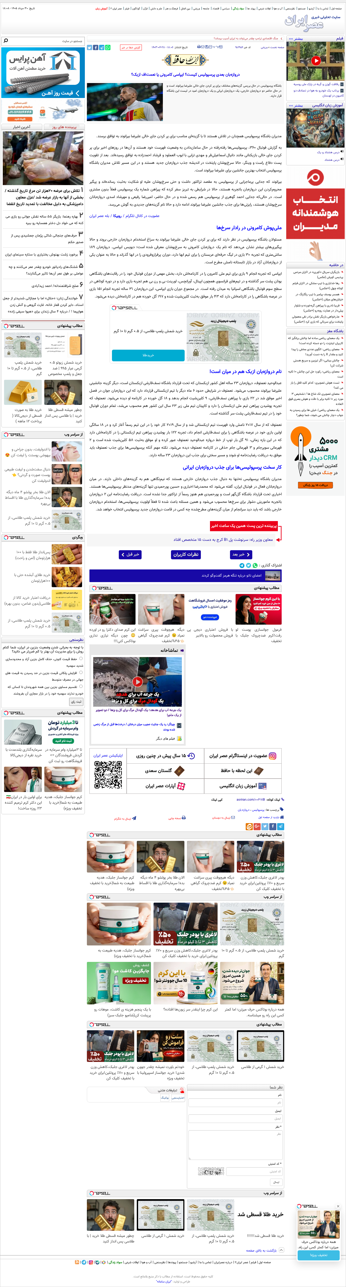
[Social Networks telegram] (242, 565)
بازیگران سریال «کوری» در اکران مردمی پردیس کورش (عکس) (318, 275)
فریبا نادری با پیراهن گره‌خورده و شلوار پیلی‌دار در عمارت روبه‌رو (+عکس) (318, 308)
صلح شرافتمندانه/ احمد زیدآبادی (55, 286)
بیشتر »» (296, 38)
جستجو (302, 9)
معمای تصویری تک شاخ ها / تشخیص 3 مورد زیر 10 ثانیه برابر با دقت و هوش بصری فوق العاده (315, 399)
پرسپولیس (258, 810)
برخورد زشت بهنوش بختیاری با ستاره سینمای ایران (41, 254)
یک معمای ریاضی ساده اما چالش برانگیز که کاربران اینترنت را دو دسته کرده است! (315, 341)
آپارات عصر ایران (161, 786)
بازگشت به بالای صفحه (262, 1250)
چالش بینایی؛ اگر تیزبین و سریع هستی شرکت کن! (318, 363)
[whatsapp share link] (107, 47)
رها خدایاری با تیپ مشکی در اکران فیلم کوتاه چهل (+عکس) (318, 286)
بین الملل (185, 9)
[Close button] (338, 1206)
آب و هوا (278, 9)
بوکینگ (165, 1098)
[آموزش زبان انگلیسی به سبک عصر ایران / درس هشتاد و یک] (315, 128)
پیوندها (172, 1262)
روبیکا (117, 216)
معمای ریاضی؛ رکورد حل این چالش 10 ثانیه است (315, 374)
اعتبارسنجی (178, 1098)
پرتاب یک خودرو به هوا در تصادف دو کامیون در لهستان (319, 93)
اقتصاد (216, 9)
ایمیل (278, 1111)
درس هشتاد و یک (328, 152)
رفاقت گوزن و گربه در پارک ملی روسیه (317, 84)
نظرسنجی (290, 9)
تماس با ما (322, 9)
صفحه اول (336, 9)
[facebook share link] (95, 47)
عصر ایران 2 (116, 9)
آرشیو (311, 9)
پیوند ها (251, 9)
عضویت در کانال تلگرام (143, 216)
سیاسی (226, 9)
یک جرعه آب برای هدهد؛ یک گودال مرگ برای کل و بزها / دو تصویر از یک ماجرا (138, 713)
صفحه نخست (277, 47)
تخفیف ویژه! (319, 1255)
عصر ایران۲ (241, 1262)
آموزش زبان (101, 9)
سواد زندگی (238, 9)
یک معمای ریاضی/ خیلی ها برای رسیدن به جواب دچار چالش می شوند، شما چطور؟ (316, 413)
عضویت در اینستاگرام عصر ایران (238, 756)
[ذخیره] (206, 47)
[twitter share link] (89, 47)
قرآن (145, 9)
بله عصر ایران (99, 216)
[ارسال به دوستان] (202, 47)
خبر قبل (133, 554)
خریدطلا (148, 355)
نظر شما (276, 1087)
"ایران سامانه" (164, 1281)
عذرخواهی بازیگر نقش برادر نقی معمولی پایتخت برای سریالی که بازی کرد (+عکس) (317, 319)
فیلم (127, 9)
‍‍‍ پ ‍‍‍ (216, 46)
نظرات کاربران (186, 554)
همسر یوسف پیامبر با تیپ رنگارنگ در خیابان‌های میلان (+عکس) (319, 297)
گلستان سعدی (158, 771)
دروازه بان (243, 810)
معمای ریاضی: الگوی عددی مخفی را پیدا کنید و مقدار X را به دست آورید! (317, 352)
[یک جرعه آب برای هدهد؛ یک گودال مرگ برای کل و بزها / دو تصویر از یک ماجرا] (137, 682)
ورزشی (196, 9)
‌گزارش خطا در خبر (131, 48)
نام (279, 1095)
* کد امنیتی (274, 1164)
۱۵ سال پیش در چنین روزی (161, 756)
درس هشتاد (332, 160)
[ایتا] (249, 826)
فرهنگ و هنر (171, 9)
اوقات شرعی (264, 9)
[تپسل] (114, 307)
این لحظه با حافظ (236, 771)
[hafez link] (185, 60)
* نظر (278, 1127)
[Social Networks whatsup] (255, 565)
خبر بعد (238, 554)
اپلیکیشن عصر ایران (108, 756)
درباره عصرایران (223, 1262)
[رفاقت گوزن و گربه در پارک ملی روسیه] (315, 61)
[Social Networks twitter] (248, 565)
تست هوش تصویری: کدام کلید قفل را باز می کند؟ (317, 385)
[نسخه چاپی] (199, 47)
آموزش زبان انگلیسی (238, 786)
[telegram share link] (101, 47)
